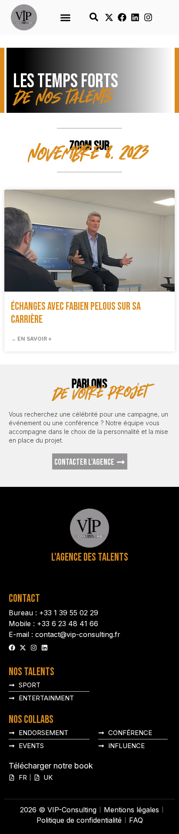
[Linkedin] (135, 17)
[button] (65, 17)
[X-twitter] (109, 17)
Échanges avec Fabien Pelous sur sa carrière (76, 313)
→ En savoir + (31, 338)
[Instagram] (148, 17)
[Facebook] (122, 17)
